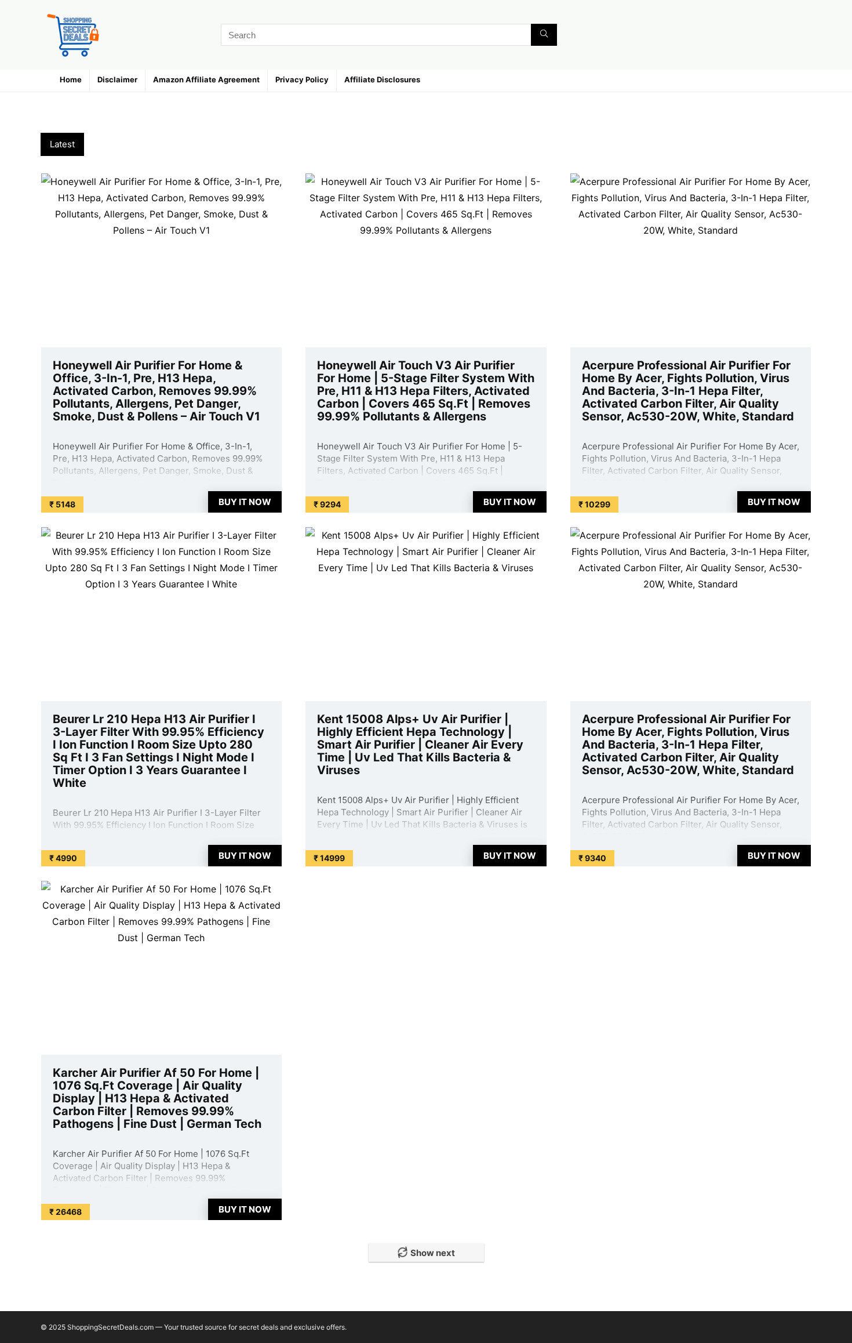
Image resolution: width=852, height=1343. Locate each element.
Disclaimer (117, 79)
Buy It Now (245, 501)
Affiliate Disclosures (382, 79)
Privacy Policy (302, 79)
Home (71, 79)
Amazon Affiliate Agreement (206, 79)
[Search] (544, 35)
